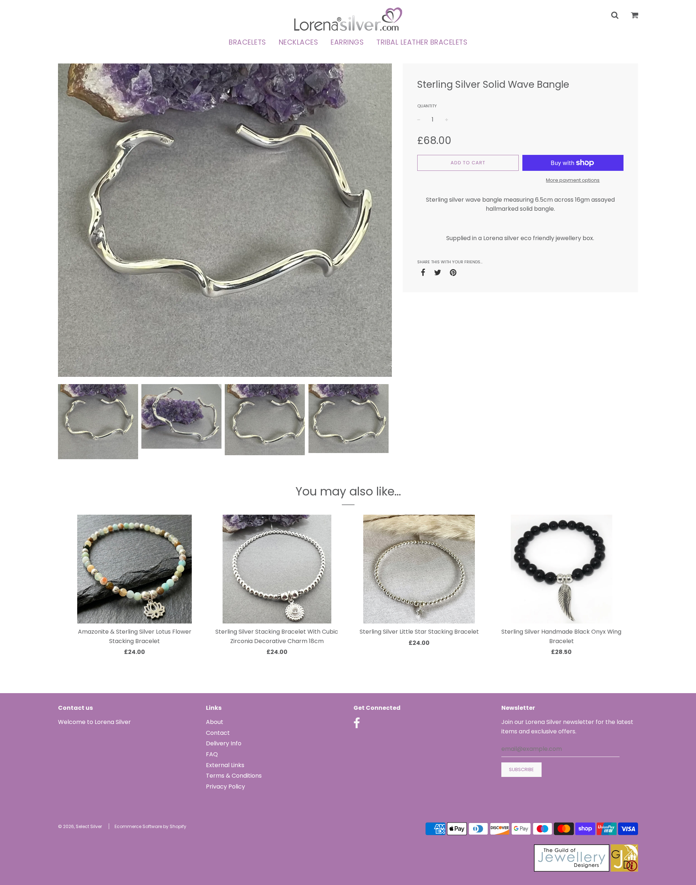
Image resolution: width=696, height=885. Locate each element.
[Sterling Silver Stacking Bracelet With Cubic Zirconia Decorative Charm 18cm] (277, 569)
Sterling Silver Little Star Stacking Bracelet (419, 631)
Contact (218, 733)
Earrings (347, 42)
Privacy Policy (225, 786)
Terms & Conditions (234, 775)
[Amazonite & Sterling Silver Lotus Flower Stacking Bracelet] (134, 569)
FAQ (212, 754)
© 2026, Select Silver (80, 826)
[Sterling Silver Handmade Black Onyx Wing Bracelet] (561, 569)
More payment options (573, 180)
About (214, 722)
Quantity (427, 106)
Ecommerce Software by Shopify (150, 826)
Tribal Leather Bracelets (421, 42)
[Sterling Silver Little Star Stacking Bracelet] (419, 569)
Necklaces (298, 42)
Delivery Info (223, 743)
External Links (225, 765)
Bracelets (247, 42)
